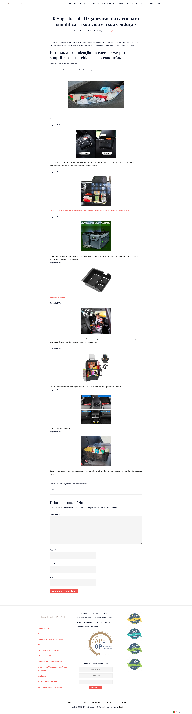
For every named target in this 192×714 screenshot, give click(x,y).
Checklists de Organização (49, 656)
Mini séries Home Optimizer (49, 645)
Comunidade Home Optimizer (50, 661)
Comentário (55, 514)
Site (51, 577)
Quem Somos (43, 628)
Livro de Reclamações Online (50, 687)
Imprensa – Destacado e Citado (50, 639)
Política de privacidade (47, 681)
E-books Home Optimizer (48, 650)
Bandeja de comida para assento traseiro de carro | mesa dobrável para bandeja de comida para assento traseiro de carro (89, 211)
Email (53, 564)
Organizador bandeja (57, 297)
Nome (53, 550)
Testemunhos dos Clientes (48, 634)
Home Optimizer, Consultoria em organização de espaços (13, 3)
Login (121, 707)
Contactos (42, 676)
